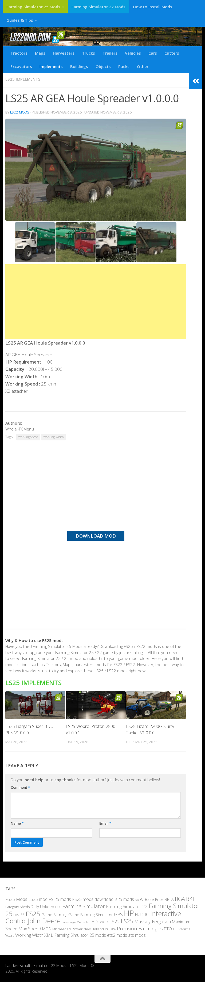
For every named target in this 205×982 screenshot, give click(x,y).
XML (48, 935)
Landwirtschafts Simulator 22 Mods (35, 965)
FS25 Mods (16, 899)
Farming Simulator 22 (127, 906)
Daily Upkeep (42, 906)
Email (105, 823)
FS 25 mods (60, 899)
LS (106, 922)
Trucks (88, 53)
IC (147, 914)
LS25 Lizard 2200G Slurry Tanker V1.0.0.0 (150, 729)
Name (17, 823)
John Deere (44, 920)
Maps (40, 53)
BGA (180, 898)
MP (54, 929)
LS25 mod (38, 899)
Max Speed (29, 929)
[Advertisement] (95, 301)
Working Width (53, 437)
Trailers (109, 53)
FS (23, 914)
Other (142, 66)
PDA (113, 929)
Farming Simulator (83, 906)
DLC (58, 907)
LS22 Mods (19, 112)
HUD (139, 914)
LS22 (114, 921)
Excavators (21, 66)
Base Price (154, 899)
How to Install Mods (152, 6)
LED (93, 921)
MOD (46, 928)
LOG (101, 922)
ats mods (137, 935)
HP (129, 913)
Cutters (171, 53)
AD (137, 900)
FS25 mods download (92, 899)
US (175, 929)
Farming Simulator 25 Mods (33, 6)
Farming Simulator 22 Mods (98, 6)
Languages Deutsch (75, 922)
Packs (123, 66)
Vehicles (133, 53)
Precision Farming (137, 928)
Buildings (79, 66)
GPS (118, 914)
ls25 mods (124, 899)
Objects (103, 66)
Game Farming (54, 914)
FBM (16, 915)
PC (107, 929)
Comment (20, 787)
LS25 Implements (23, 79)
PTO (168, 928)
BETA (169, 899)
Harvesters (63, 53)
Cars (152, 53)
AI (142, 899)
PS (161, 929)
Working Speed (28, 437)
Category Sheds (17, 907)
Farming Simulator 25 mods (80, 935)
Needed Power (70, 928)
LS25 (127, 921)
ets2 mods (117, 935)
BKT (190, 898)
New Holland (94, 929)
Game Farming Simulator (90, 914)
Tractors (18, 53)
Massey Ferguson (152, 921)
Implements (51, 66)
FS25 (33, 913)
